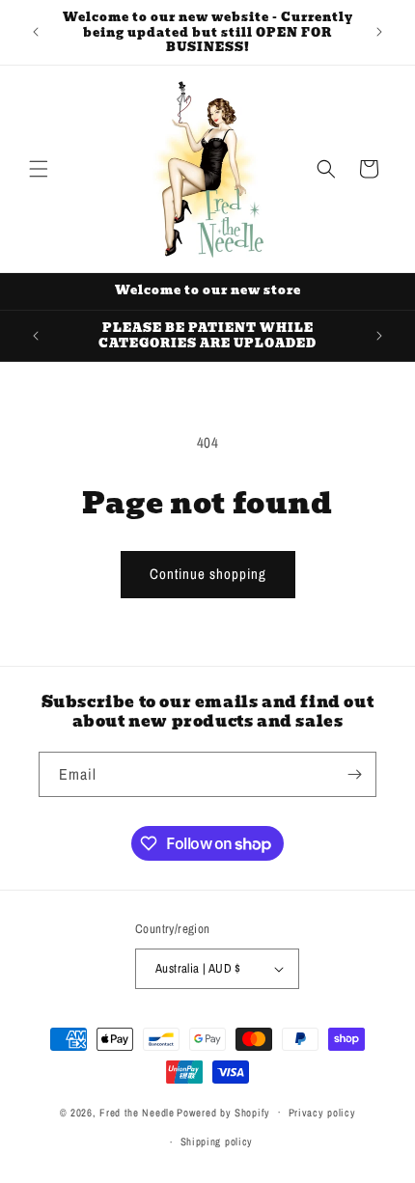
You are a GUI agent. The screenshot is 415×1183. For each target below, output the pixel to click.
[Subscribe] (354, 774)
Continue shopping (208, 574)
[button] (38, 169)
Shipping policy (217, 1141)
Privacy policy (322, 1112)
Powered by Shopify (223, 1111)
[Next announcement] (379, 32)
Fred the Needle (137, 1111)
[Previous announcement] (35, 32)
